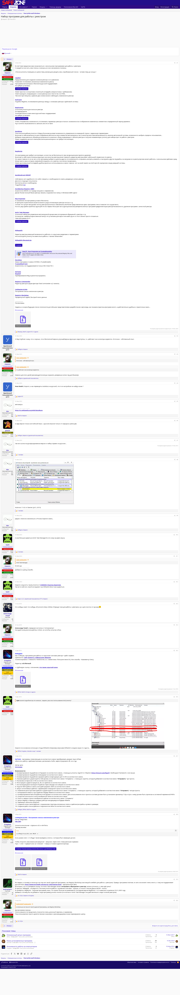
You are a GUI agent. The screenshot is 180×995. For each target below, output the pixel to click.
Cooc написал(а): (21, 358)
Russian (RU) (14, 962)
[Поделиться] (175, 63)
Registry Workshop (22, 295)
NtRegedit (18, 230)
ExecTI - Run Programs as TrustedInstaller (37, 251)
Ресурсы (42, 7)
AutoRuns (18, 131)
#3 (177, 354)
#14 (177, 625)
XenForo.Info (12, 967)
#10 (177, 535)
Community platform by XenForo (16, 965)
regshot (18, 78)
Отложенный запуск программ (19, 935)
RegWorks (18, 151)
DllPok (8, 937)
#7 (177, 440)
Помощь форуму (55, 7)
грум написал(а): (21, 560)
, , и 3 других (27, 809)
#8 (177, 459)
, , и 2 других (26, 692)
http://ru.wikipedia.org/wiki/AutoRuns (29, 410)
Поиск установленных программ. (20, 941)
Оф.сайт (18, 821)
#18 (177, 814)
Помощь (173, 962)
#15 (177, 650)
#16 (177, 697)
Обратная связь (131, 962)
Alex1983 (9, 942)
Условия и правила (143, 962)
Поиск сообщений (18, 10)
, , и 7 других (28, 332)
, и (30, 435)
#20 (177, 900)
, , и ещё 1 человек (29, 751)
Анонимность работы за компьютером (22, 946)
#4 (177, 383)
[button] (29, 7)
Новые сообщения (6, 10)
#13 (177, 604)
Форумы (13, 7)
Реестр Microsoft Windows (26, 937)
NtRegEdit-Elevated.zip (23, 240)
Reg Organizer (20, 199)
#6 (177, 420)
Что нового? (23, 7)
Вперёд (9, 59)
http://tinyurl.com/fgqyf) (101, 773)
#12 (177, 582)
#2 (177, 336)
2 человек (20, 552)
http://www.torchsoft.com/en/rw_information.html (43, 884)
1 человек (20, 455)
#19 (177, 879)
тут (24, 185)
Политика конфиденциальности (159, 962)
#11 (177, 556)
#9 (177, 515)
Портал (4, 7)
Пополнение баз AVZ (71, 7)
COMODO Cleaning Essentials (50, 585)
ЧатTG (83, 7)
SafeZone (5, 962)
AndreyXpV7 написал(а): (23, 904)
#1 (177, 63)
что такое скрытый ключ (48, 667)
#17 (177, 756)
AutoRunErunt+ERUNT (23, 175)
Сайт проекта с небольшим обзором (37, 657)
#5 (177, 401)
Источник (18, 767)
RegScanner (19, 107)
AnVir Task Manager (22, 212)
